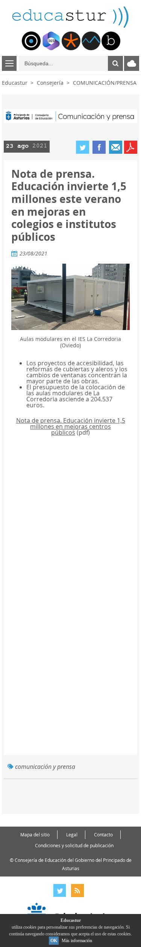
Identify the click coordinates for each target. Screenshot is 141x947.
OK (53, 940)
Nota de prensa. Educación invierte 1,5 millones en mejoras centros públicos (70, 426)
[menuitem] (31, 41)
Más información (77, 940)
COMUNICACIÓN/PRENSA (104, 82)
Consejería (50, 82)
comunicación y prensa (45, 766)
